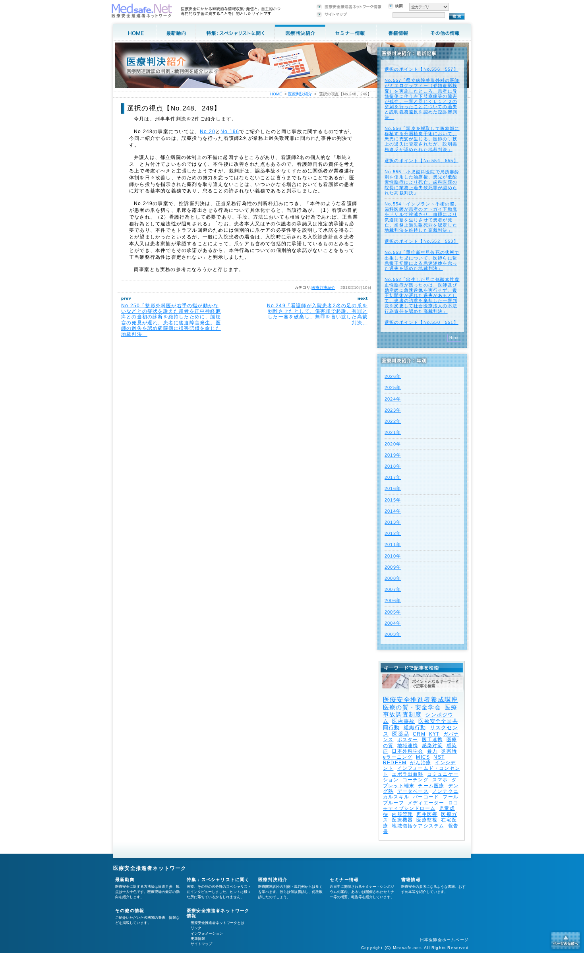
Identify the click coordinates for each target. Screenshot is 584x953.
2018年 (393, 466)
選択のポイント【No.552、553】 (421, 241)
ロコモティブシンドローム (420, 805)
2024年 (393, 399)
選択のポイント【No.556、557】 (421, 69)
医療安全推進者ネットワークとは (217, 923)
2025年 (393, 387)
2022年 (393, 421)
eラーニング (397, 757)
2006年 (393, 600)
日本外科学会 (407, 751)
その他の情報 (129, 910)
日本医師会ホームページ (444, 940)
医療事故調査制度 (420, 711)
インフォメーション (207, 934)
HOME (276, 94)
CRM (419, 734)
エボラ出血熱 (407, 774)
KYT (434, 734)
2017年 (393, 477)
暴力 (432, 751)
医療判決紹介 (323, 287)
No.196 (229, 131)
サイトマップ (201, 944)
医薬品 (400, 734)
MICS (423, 757)
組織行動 (415, 727)
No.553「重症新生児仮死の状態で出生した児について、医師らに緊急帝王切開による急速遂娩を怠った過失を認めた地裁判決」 (422, 260)
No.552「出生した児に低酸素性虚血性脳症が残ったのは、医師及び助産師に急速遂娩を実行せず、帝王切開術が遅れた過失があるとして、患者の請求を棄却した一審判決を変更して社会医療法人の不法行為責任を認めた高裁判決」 (422, 295)
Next (454, 338)
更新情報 (198, 939)
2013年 (393, 522)
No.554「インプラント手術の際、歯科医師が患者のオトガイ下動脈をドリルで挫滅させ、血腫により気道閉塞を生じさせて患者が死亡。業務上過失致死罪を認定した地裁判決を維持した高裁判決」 (422, 216)
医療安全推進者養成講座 (420, 699)
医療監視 (426, 820)
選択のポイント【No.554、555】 (421, 160)
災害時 (449, 751)
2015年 (393, 500)
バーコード (426, 797)
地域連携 (407, 745)
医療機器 (402, 820)
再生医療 (426, 814)
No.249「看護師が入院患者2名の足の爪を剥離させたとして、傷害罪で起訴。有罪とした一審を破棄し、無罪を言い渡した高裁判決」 (317, 314)
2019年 (393, 455)
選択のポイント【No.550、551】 (421, 322)
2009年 (393, 567)
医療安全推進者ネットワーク (150, 868)
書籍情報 (411, 879)
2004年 (393, 623)
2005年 (393, 612)
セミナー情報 (344, 879)
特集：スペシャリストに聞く (218, 879)
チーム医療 (431, 785)
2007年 (393, 589)
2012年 (393, 533)
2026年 (393, 376)
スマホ (440, 780)
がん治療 (420, 762)
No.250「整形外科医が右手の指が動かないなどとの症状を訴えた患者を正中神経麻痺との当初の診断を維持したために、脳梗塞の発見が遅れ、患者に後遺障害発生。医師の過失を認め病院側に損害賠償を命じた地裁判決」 (171, 320)
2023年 (393, 410)
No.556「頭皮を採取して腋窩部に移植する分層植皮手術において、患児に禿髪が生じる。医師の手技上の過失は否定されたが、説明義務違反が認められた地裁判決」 (422, 139)
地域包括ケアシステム (418, 826)
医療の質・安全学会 (412, 707)
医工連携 (432, 739)
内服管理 (402, 814)
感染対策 (432, 745)
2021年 (393, 432)
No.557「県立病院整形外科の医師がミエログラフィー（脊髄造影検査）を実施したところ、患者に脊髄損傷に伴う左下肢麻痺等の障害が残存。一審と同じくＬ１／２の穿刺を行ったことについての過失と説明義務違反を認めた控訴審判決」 (422, 98)
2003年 (393, 634)
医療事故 (403, 721)
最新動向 (125, 879)
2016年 (393, 488)
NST (439, 757)
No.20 (207, 131)
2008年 (393, 578)
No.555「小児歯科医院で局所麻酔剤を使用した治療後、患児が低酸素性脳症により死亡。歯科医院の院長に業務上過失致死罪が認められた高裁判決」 (422, 182)
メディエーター (426, 803)
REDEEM (394, 762)
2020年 (393, 444)
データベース (413, 791)
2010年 (393, 556)
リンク (196, 928)
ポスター (407, 739)
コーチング (415, 780)
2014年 (393, 511)
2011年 (393, 544)
